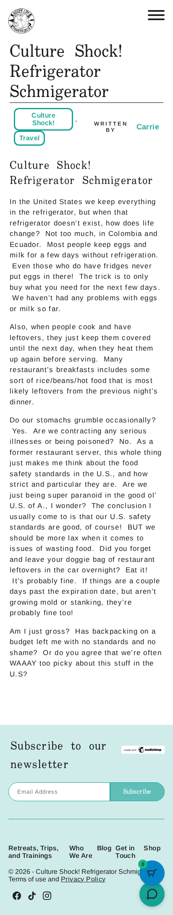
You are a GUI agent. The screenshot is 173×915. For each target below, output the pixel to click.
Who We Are (80, 851)
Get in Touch (125, 851)
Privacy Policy (83, 879)
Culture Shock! (43, 119)
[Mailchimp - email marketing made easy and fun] (143, 750)
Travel (29, 138)
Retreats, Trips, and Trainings (33, 851)
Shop (152, 848)
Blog (104, 848)
